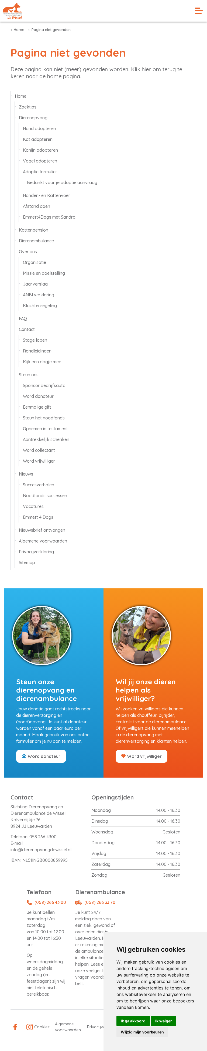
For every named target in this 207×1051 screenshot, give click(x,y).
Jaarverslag (35, 284)
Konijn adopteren (40, 150)
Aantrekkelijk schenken (46, 439)
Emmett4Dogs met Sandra (49, 217)
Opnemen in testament (45, 428)
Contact (27, 329)
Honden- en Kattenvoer (46, 195)
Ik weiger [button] (163, 1021)
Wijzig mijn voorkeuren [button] (142, 1032)
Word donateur (38, 396)
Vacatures (33, 506)
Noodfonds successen (45, 495)
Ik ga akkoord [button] (133, 1021)
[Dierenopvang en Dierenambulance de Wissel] (12, 11)
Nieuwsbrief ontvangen (42, 530)
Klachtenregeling (40, 305)
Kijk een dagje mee (42, 361)
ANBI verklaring (38, 294)
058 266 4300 (43, 836)
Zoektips (27, 107)
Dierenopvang (33, 117)
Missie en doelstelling (44, 273)
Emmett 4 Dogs (38, 517)
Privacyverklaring (36, 551)
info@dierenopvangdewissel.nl (41, 849)
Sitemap (27, 562)
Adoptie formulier (40, 171)
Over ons (28, 251)
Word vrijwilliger (39, 461)
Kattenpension (33, 230)
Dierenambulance (36, 240)
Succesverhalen (38, 484)
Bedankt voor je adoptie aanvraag (62, 182)
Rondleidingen (37, 351)
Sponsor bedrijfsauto (44, 385)
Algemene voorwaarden (43, 541)
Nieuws (26, 474)
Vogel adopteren (40, 161)
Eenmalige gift (37, 407)
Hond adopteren (39, 128)
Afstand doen (36, 206)
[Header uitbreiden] (199, 11)
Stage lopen (35, 340)
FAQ (23, 318)
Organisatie (34, 262)
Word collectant (39, 450)
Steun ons (29, 374)
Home (20, 96)
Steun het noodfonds (44, 418)
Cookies (42, 1026)
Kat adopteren (38, 139)
